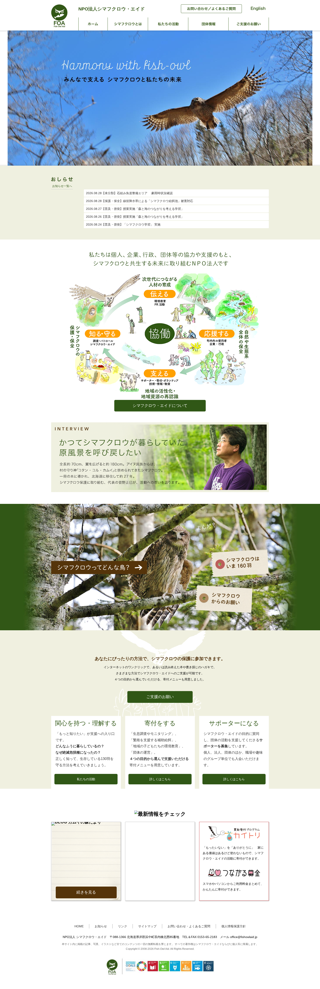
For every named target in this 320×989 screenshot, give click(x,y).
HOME (79, 926)
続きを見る (86, 892)
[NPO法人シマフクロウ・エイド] (59, 26)
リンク (122, 926)
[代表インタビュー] (160, 491)
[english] (256, 12)
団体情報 (208, 24)
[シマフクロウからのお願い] (224, 613)
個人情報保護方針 (233, 926)
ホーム (93, 24)
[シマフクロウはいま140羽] (240, 577)
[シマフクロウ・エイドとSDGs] (160, 976)
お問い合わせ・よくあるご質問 (189, 926)
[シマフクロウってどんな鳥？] (99, 573)
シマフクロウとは (128, 24)
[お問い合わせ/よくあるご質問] (209, 12)
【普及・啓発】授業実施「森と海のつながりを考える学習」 (135, 209)
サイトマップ (147, 926)
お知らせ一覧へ (62, 186)
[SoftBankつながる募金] (234, 877)
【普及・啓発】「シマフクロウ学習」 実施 (123, 224)
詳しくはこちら (160, 779)
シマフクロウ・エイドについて (160, 405)
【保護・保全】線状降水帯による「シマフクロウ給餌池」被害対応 (139, 201)
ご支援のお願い (249, 24)
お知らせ (101, 926)
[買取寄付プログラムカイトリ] (234, 840)
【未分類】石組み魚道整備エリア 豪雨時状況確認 (129, 193)
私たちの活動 (168, 24)
